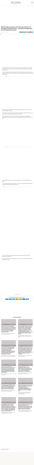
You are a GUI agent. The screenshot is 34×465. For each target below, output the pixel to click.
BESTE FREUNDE (15, 2)
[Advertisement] (17, 16)
